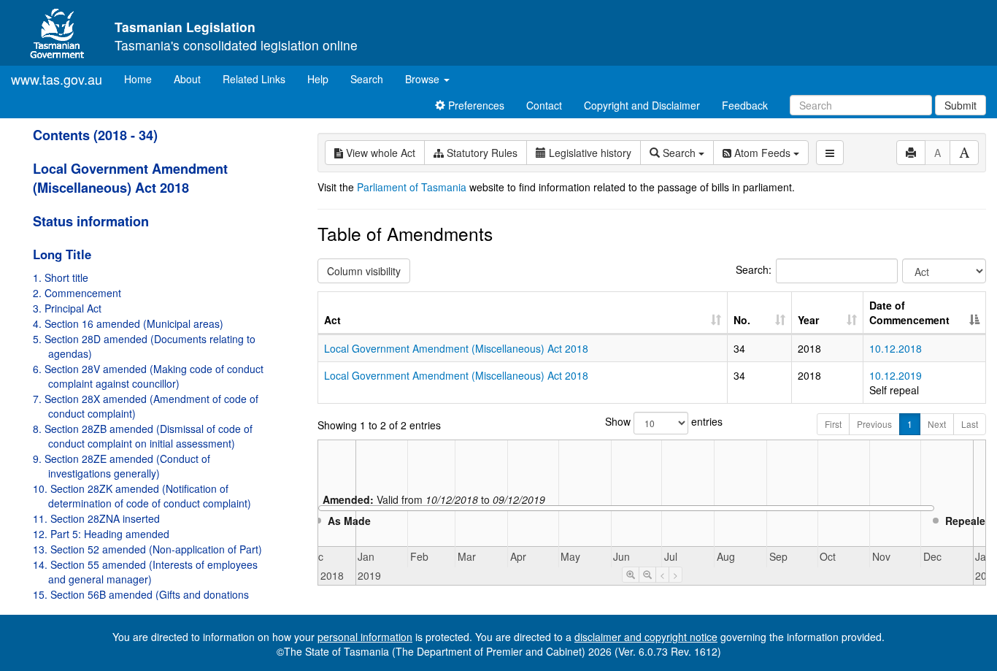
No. (742, 320)
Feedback (745, 105)
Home (143, 78)
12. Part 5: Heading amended (101, 533)
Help (317, 79)
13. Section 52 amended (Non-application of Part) (147, 549)
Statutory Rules (480, 152)
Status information (91, 221)
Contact (544, 105)
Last (969, 424)
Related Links (254, 79)
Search (366, 79)
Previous (874, 424)
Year (808, 320)
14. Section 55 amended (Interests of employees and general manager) (145, 571)
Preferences (474, 105)
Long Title (62, 254)
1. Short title (60, 277)
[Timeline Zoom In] (630, 575)
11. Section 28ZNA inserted (96, 518)
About (187, 79)
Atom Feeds (762, 152)
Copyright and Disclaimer (642, 105)
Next (937, 424)
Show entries (651, 421)
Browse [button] (423, 79)
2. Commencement (77, 292)
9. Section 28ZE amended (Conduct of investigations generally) (121, 465)
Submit (960, 105)
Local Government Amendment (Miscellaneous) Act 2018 (130, 178)
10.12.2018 (895, 348)
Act (332, 320)
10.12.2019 (895, 375)
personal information (364, 636)
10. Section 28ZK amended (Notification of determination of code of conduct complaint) (142, 495)
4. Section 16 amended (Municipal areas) (128, 323)
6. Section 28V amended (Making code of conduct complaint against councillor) (148, 376)
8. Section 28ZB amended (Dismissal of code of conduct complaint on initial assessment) (143, 435)
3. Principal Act (67, 308)
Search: (753, 269)
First (833, 424)
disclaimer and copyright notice (645, 636)
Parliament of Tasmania (411, 187)
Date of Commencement (909, 312)
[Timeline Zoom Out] (647, 575)
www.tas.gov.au (56, 78)
